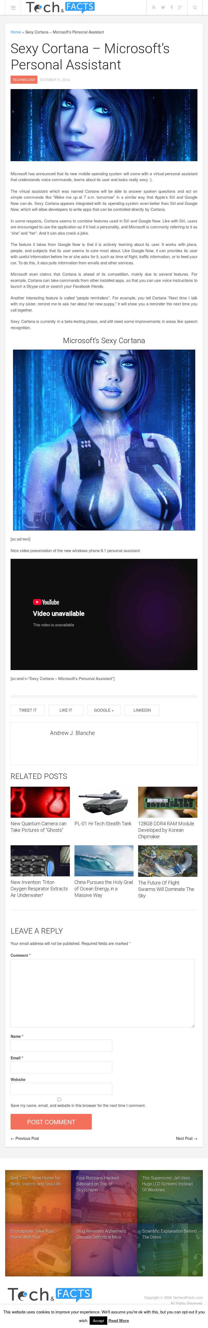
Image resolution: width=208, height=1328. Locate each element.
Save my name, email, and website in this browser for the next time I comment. (78, 1105)
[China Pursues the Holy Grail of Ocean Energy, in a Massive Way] (104, 860)
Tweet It (28, 710)
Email (17, 1057)
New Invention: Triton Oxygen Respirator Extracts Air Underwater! (39, 888)
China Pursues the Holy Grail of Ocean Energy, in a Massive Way (103, 888)
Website (18, 1079)
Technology (24, 79)
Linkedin (142, 710)
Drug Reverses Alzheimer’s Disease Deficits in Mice (101, 1234)
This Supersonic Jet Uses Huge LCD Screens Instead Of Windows (167, 1183)
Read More (118, 1320)
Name (17, 1036)
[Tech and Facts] (60, 7)
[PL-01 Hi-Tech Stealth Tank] (104, 802)
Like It (66, 710)
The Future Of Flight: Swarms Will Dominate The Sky (166, 889)
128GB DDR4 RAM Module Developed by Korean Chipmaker (166, 830)
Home (16, 32)
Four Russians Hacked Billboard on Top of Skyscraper (97, 1183)
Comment (21, 955)
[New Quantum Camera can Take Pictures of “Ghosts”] (40, 802)
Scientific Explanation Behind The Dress (169, 1234)
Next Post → (186, 1138)
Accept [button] (98, 1320)
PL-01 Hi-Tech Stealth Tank (102, 823)
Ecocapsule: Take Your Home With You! (32, 1234)
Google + (104, 710)
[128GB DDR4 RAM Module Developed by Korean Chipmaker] (167, 802)
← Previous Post (25, 1138)
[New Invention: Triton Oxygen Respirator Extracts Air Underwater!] (40, 860)
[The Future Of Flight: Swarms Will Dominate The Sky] (167, 861)
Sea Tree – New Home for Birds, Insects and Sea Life (36, 1181)
